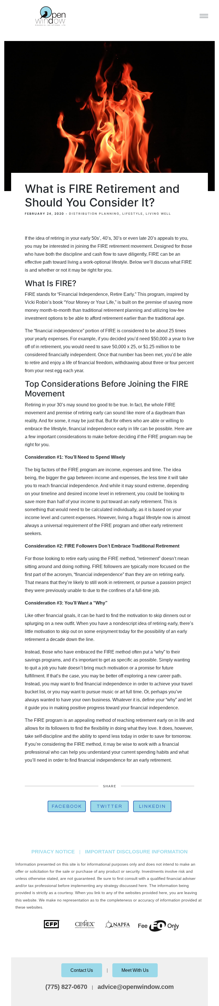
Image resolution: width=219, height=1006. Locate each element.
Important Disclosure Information (136, 852)
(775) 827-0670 (66, 986)
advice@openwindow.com (136, 986)
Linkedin (152, 806)
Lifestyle (132, 214)
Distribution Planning (94, 214)
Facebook (67, 806)
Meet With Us (135, 970)
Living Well (158, 214)
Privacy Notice (53, 852)
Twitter (109, 806)
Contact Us (81, 970)
